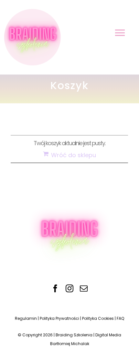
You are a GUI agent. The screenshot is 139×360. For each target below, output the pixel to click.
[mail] (84, 288)
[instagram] (69, 288)
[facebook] (55, 288)
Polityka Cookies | (99, 318)
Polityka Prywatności (59, 318)
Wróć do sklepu (73, 155)
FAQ (120, 318)
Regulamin (26, 318)
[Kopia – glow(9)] (31, 9)
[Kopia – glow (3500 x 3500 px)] (69, 200)
